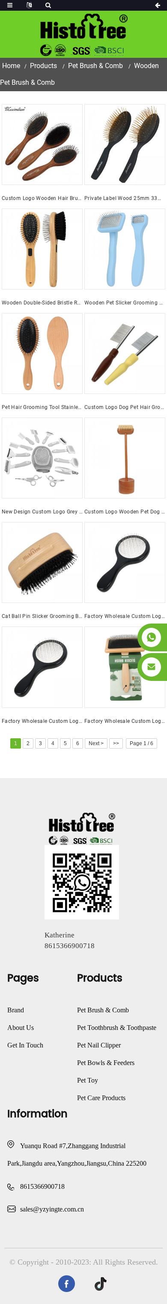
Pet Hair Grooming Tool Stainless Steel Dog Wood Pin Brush (42, 407)
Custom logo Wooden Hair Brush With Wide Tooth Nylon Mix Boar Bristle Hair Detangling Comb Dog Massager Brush (42, 198)
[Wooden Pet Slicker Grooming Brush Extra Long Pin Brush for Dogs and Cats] (125, 249)
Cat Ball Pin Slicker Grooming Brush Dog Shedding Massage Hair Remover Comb (42, 616)
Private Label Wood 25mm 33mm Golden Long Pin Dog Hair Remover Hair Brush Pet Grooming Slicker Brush (124, 198)
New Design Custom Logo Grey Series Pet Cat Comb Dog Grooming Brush (42, 512)
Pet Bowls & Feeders (105, 1062)
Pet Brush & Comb (95, 66)
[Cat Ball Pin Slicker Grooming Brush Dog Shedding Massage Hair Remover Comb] (42, 562)
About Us (20, 1027)
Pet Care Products (101, 1097)
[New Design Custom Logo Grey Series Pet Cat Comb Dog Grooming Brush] (42, 458)
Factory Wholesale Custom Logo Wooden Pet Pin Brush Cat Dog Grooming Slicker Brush (124, 721)
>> (116, 743)
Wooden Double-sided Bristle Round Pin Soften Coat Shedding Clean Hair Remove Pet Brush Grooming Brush (42, 303)
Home (11, 66)
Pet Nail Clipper (99, 1045)
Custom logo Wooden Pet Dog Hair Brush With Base (124, 512)
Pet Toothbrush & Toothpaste (116, 1027)
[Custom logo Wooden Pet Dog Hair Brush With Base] (125, 458)
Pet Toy (87, 1080)
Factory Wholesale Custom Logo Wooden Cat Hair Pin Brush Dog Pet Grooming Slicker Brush (124, 616)
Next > (96, 743)
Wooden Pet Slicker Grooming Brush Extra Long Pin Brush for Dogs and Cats (124, 303)
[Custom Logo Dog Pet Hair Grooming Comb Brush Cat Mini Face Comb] (125, 353)
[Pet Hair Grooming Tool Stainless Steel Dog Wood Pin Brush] (42, 353)
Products (43, 66)
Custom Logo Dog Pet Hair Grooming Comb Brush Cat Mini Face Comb (124, 407)
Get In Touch (25, 1045)
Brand (15, 1010)
